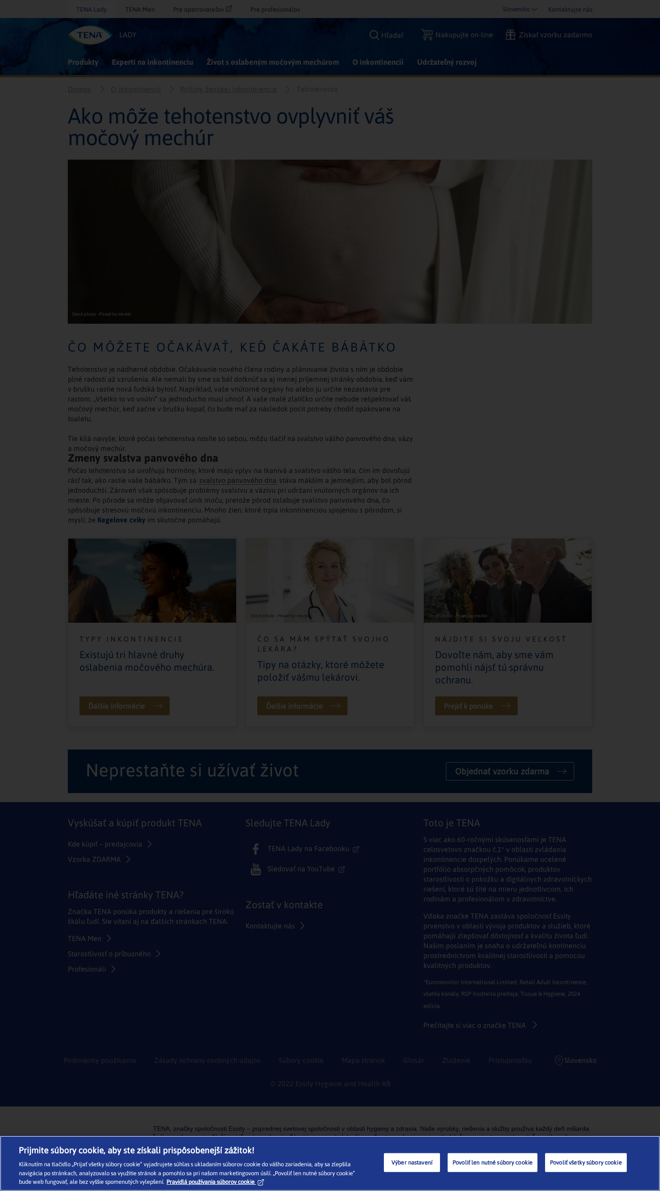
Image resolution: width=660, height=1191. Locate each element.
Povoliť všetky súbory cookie (586, 1162)
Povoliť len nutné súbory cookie (492, 1162)
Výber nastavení (412, 1162)
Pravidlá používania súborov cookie (211, 1181)
